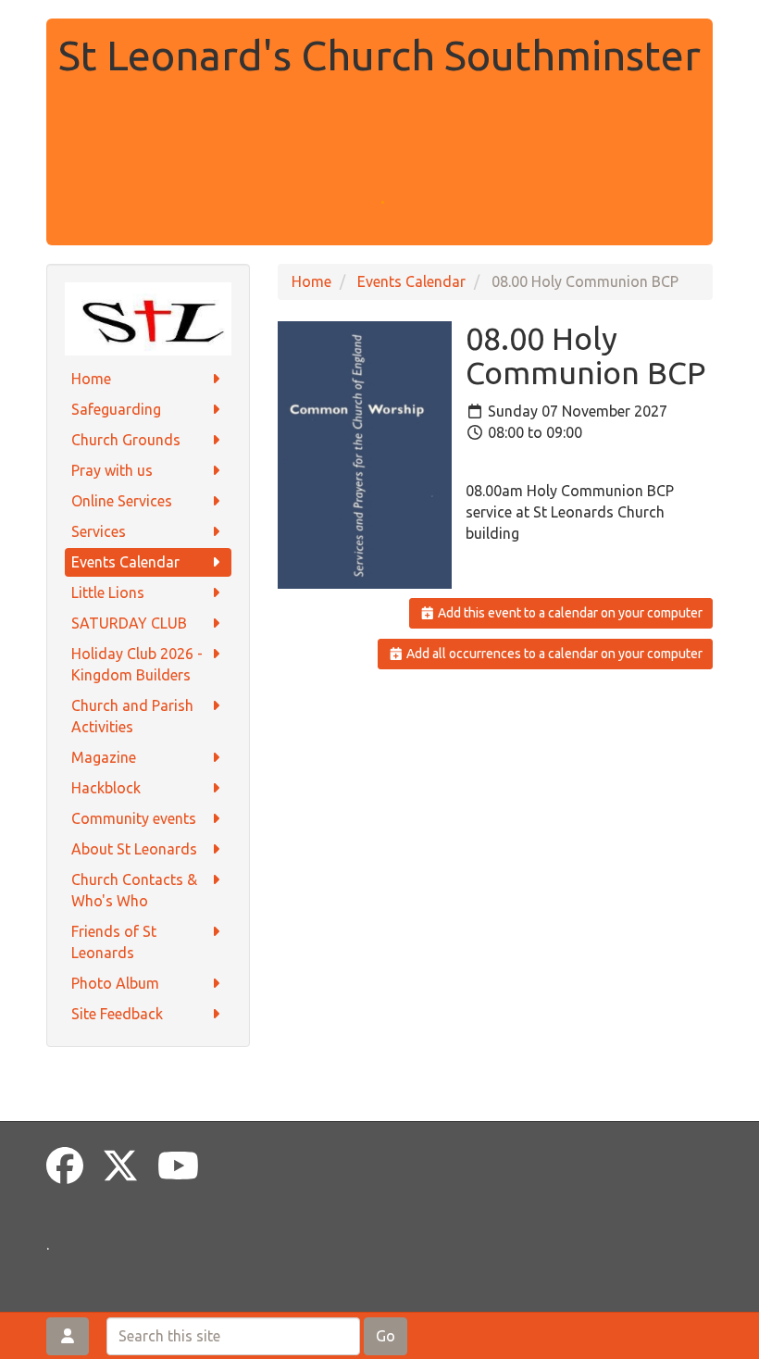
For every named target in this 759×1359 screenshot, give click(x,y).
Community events (133, 818)
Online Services (121, 500)
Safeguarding (116, 409)
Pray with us (112, 470)
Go (385, 1336)
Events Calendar (125, 562)
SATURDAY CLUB (129, 623)
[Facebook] (64, 1166)
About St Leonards (134, 849)
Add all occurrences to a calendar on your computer (553, 653)
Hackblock (106, 787)
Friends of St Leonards (113, 942)
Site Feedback (117, 1013)
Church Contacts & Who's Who (134, 890)
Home (91, 378)
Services (98, 531)
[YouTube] (178, 1166)
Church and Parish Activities (132, 716)
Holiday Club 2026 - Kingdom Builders (137, 664)
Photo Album (115, 983)
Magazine (103, 757)
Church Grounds (125, 439)
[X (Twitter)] (120, 1166)
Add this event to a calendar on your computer (569, 612)
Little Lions (107, 592)
